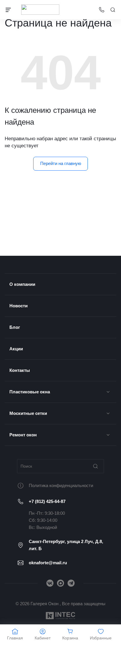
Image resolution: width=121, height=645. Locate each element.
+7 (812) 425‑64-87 (47, 501)
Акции (16, 348)
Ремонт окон (23, 434)
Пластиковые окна (29, 391)
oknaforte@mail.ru (48, 562)
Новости (18, 305)
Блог (14, 327)
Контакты (19, 370)
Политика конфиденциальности (61, 485)
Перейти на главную (60, 163)
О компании (22, 284)
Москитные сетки (28, 413)
